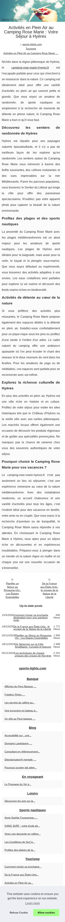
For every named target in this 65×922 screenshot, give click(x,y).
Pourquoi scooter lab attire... (21, 767)
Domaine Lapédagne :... (18, 743)
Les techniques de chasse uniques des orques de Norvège (33, 654)
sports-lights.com (32, 44)
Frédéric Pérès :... (15, 694)
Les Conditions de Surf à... (20, 841)
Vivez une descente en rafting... (23, 833)
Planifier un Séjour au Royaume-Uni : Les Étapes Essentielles (12, 590)
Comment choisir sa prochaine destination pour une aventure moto (30, 618)
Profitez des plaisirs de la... (20, 849)
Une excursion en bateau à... (21, 710)
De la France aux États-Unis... (22, 874)
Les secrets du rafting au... (20, 702)
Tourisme (31, 48)
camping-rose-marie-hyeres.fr (30, 67)
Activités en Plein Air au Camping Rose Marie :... (30, 53)
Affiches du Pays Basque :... (20, 686)
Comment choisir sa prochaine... (23, 866)
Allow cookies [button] (46, 912)
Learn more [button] (32, 903)
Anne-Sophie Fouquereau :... (21, 817)
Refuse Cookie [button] (19, 912)
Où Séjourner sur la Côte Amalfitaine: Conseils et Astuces (33, 645)
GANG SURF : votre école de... (22, 825)
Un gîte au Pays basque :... (20, 718)
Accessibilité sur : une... (18, 735)
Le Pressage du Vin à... (18, 784)
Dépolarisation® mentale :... (20, 759)
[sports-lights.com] (32, 11)
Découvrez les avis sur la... (20, 800)
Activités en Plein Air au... (19, 882)
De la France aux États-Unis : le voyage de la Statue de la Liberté (49, 590)
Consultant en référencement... (22, 751)
